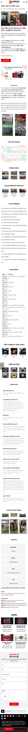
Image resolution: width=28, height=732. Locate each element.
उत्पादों (4, 9)
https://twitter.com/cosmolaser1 (11, 607)
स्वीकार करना (8, 729)
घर (1, 9)
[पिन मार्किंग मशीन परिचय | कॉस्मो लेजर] (7, 637)
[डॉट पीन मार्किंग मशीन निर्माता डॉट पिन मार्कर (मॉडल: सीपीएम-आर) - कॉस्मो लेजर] (7, 620)
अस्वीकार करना (19, 729)
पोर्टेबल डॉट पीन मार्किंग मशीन (20, 9)
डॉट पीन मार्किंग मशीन (10, 9)
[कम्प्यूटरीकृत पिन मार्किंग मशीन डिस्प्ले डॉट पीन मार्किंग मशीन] (21, 620)
